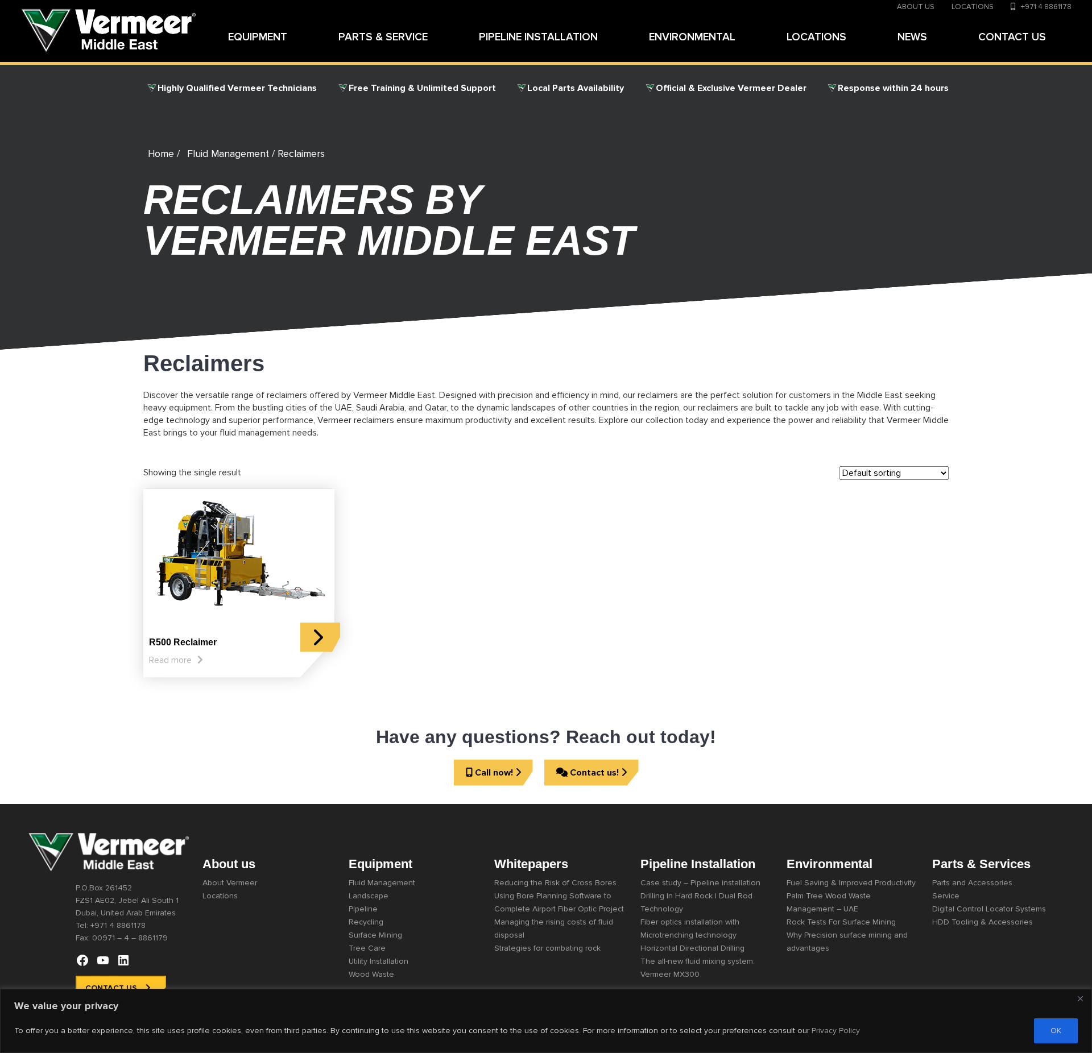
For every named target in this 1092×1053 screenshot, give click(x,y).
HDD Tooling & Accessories (982, 922)
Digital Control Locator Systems (989, 909)
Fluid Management (228, 154)
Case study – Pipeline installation (700, 883)
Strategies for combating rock (547, 948)
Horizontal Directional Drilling (692, 948)
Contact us (111, 988)
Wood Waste (371, 974)
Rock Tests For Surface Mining (841, 922)
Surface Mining (375, 935)
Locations (220, 896)
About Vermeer (229, 883)
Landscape (368, 896)
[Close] (1080, 998)
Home (161, 154)
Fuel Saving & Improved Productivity (851, 883)
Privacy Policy (836, 1030)
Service (945, 896)
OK (1055, 1030)
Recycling (366, 922)
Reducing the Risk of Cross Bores (555, 883)
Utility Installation (378, 961)
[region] (546, 1021)
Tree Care (367, 948)
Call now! (494, 772)
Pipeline (363, 909)
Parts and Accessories (972, 883)
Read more (170, 660)
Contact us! (594, 772)
